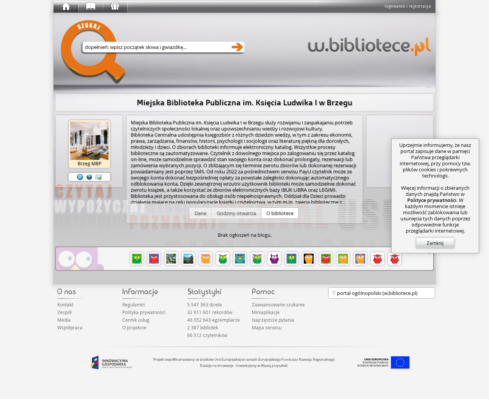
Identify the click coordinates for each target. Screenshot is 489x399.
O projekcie (134, 327)
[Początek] (65, 6)
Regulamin (133, 304)
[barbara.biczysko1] (257, 258)
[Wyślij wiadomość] (98, 177)
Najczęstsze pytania (273, 320)
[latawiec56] (153, 258)
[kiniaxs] (274, 258)
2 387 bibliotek (202, 327)
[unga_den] (343, 258)
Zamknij (435, 243)
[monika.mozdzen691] (394, 258)
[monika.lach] (205, 258)
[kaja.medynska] (291, 258)
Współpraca (70, 327)
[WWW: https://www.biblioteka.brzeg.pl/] (89, 177)
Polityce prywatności (432, 200)
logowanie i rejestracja (408, 6)
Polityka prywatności (143, 312)
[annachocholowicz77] (325, 258)
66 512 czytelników (207, 335)
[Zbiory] (90, 6)
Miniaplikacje (266, 312)
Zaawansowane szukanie (278, 304)
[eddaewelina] (239, 258)
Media (64, 320)
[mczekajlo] (360, 258)
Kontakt (65, 304)
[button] (200, 213)
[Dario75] (188, 258)
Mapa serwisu (267, 327)
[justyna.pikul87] (377, 258)
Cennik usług (135, 320)
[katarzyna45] (171, 258)
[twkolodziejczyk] (308, 258)
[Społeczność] (114, 6)
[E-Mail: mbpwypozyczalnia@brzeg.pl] (80, 177)
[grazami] (136, 258)
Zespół (64, 312)
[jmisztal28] (222, 258)
